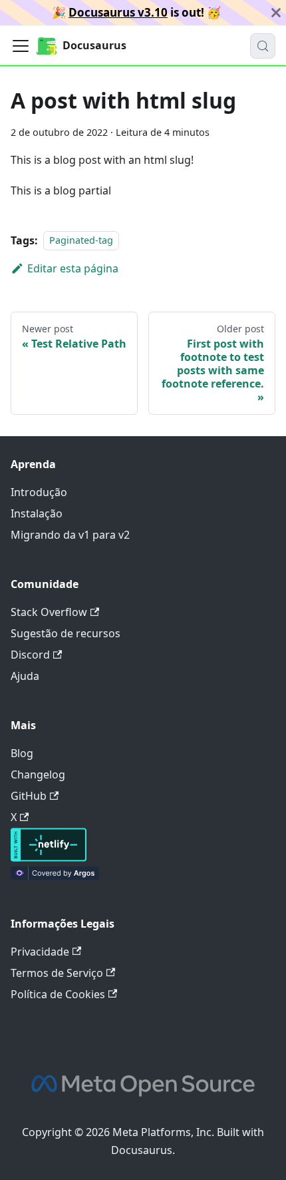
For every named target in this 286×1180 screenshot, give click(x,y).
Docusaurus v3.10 (118, 12)
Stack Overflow (49, 612)
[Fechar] (276, 12)
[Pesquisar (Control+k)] (262, 46)
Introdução (39, 492)
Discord (30, 654)
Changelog (38, 774)
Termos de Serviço (57, 973)
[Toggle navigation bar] (21, 46)
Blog (22, 753)
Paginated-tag (81, 240)
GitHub (29, 795)
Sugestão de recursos (65, 633)
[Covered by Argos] (55, 875)
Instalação (37, 513)
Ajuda (25, 676)
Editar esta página (72, 268)
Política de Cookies (58, 994)
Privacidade (40, 951)
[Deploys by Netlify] (48, 857)
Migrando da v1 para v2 (70, 534)
